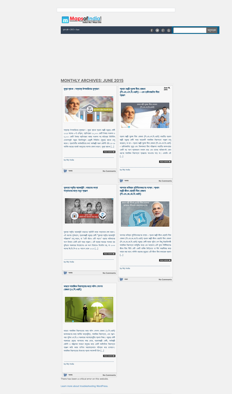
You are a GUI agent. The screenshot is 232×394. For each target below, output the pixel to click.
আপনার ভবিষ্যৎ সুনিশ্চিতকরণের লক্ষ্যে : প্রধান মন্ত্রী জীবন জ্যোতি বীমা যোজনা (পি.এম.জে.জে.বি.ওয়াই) (139, 190)
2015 (72, 29)
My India (70, 160)
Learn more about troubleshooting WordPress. (84, 386)
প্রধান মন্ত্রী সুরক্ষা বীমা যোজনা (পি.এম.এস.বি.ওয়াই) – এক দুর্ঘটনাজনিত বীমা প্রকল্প (139, 92)
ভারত (126, 279)
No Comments (109, 171)
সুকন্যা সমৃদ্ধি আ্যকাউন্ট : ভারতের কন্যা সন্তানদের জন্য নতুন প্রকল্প (81, 189)
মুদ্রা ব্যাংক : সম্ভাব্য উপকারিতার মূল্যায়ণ (81, 88)
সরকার (70, 171)
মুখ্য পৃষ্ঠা (65, 29)
